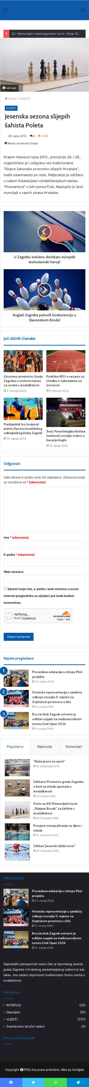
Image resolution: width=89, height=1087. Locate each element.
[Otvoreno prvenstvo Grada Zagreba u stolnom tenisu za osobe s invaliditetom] (23, 361)
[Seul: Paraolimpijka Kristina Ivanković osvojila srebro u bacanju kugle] (65, 412)
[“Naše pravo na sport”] (17, 767)
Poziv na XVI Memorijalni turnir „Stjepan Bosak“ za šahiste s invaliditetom (55, 808)
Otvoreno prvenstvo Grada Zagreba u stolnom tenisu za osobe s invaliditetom (23, 380)
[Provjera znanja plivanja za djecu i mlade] (17, 831)
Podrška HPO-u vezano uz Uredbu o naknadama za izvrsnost (65, 380)
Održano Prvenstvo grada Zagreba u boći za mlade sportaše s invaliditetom (58, 786)
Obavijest (13, 1012)
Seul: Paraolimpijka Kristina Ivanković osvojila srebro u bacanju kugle (65, 435)
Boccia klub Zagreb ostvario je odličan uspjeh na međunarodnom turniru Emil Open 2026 (56, 719)
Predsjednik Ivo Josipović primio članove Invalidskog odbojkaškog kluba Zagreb (23, 428)
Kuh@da (78, 1069)
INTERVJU (13, 1005)
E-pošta (19, 554)
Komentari (74, 746)
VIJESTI (24, 98)
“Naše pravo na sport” (49, 761)
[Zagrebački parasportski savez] (18, 10)
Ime (16, 537)
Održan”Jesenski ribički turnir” (54, 846)
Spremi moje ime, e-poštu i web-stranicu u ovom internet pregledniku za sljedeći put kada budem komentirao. (41, 595)
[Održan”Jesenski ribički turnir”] (17, 852)
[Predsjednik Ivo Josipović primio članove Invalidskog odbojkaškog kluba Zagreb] (23, 409)
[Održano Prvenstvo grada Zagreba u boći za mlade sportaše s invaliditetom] (17, 788)
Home (12, 98)
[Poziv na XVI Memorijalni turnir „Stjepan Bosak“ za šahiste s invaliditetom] (17, 810)
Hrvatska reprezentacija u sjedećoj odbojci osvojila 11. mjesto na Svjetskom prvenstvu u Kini (57, 697)
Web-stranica (14, 572)
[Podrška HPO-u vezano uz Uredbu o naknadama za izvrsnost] (65, 361)
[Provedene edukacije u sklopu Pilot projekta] (16, 678)
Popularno (15, 746)
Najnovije (44, 746)
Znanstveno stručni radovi (25, 1026)
